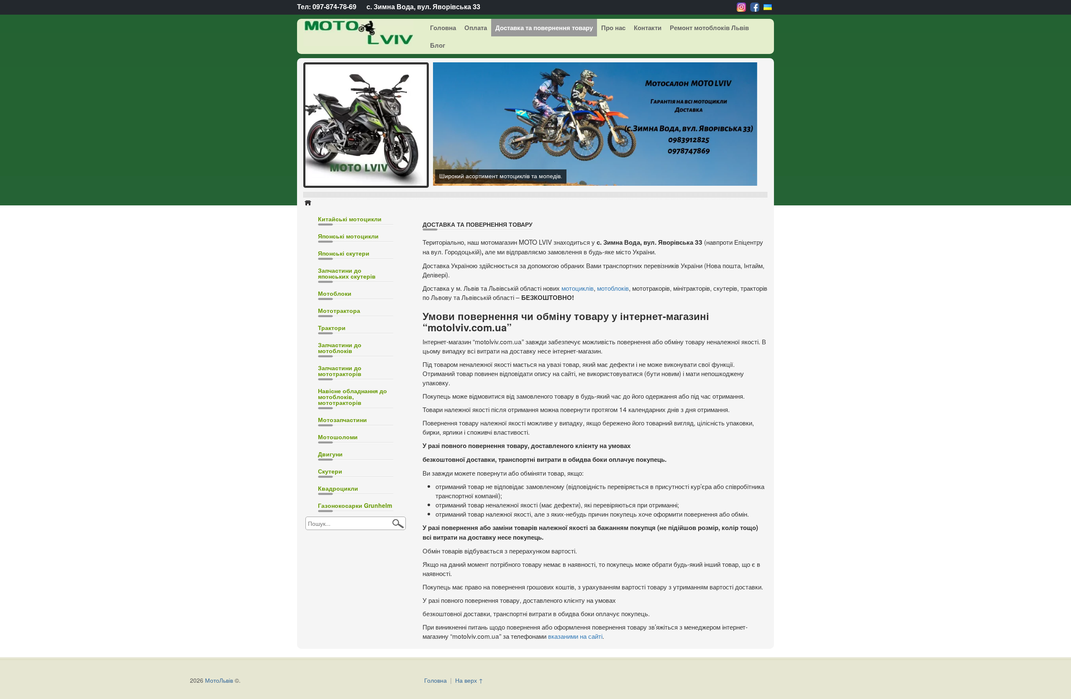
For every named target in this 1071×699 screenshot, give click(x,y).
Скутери (330, 471)
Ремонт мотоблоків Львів (709, 27)
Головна (443, 27)
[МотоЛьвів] (352, 32)
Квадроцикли (338, 488)
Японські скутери (343, 253)
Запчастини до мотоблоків (339, 348)
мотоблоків (613, 287)
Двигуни (330, 454)
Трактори (332, 327)
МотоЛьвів (219, 680)
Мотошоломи (338, 437)
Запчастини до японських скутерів (347, 273)
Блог (437, 45)
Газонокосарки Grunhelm (355, 505)
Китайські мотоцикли (350, 219)
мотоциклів (577, 287)
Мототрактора (339, 310)
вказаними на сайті (575, 635)
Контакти (647, 27)
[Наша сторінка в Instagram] (741, 6)
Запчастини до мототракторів (339, 371)
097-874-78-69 (334, 6)
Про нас (613, 27)
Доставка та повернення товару (544, 27)
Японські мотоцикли (348, 236)
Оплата (475, 27)
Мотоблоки (334, 293)
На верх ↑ (469, 680)
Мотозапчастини (342, 419)
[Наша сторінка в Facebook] (754, 6)
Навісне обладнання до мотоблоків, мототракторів (352, 397)
